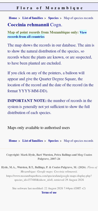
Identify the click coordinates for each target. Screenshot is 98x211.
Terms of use (49, 192)
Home (13, 18)
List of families (32, 18)
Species (53, 18)
